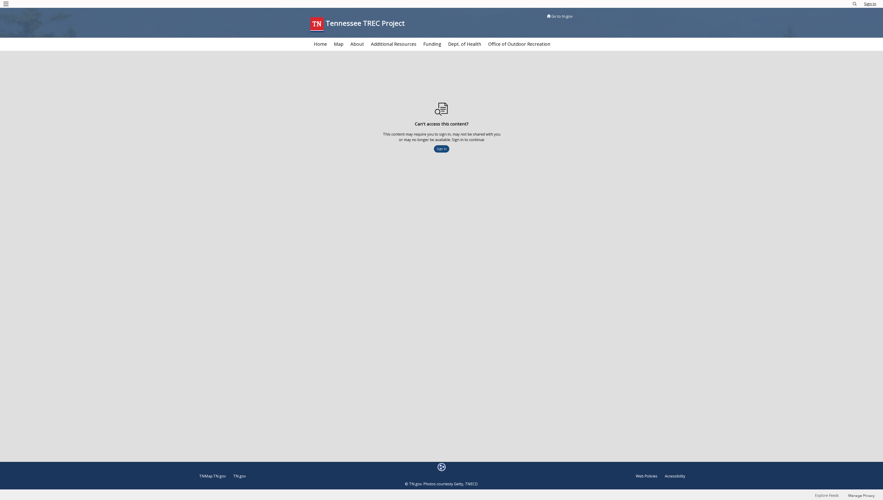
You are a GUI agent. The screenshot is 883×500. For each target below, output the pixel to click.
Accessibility (675, 476)
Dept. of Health (464, 44)
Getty (458, 483)
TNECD (471, 483)
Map (339, 44)
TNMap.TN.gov (212, 476)
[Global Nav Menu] (6, 4)
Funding (432, 44)
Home (320, 44)
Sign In (870, 3)
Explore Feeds (827, 495)
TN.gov (239, 476)
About (357, 44)
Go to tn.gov (561, 16)
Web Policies (646, 476)
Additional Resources (393, 44)
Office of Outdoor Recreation (519, 44)
